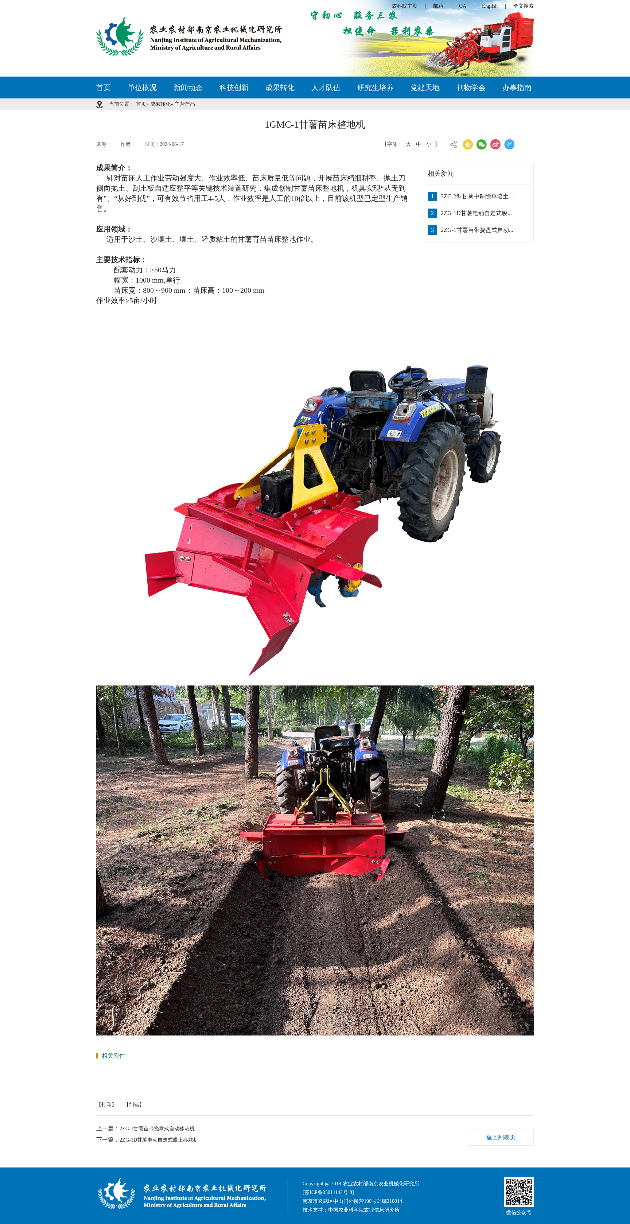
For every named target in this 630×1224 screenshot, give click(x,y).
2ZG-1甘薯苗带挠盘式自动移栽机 (157, 1128)
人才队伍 (326, 87)
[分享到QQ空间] (468, 144)
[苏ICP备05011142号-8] (328, 1192)
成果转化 (280, 87)
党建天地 (425, 87)
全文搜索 (523, 6)
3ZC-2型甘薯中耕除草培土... (477, 196)
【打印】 (106, 1104)
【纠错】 (134, 1104)
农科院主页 (404, 6)
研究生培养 (375, 87)
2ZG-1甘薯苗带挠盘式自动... (477, 230)
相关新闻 (441, 173)
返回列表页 (501, 1137)
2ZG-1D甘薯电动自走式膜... (476, 213)
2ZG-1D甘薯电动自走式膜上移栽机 (159, 1140)
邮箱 (438, 6)
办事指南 (517, 87)
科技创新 (234, 87)
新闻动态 (188, 87)
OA (462, 6)
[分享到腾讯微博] (509, 144)
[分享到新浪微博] (495, 144)
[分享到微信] (482, 144)
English (490, 6)
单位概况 (142, 87)
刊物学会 (471, 87)
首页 (103, 87)
